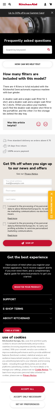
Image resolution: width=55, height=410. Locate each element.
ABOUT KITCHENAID (16, 318)
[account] (45, 4)
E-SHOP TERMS (13, 309)
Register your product (27, 287)
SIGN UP (30, 243)
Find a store (12, 330)
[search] (10, 4)
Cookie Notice (41, 369)
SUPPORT (9, 299)
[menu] (4, 4)
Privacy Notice (30, 375)
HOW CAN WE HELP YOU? (27, 64)
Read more (12, 219)
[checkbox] (4, 207)
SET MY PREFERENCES (27, 404)
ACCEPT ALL (27, 389)
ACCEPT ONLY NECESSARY (28, 397)
